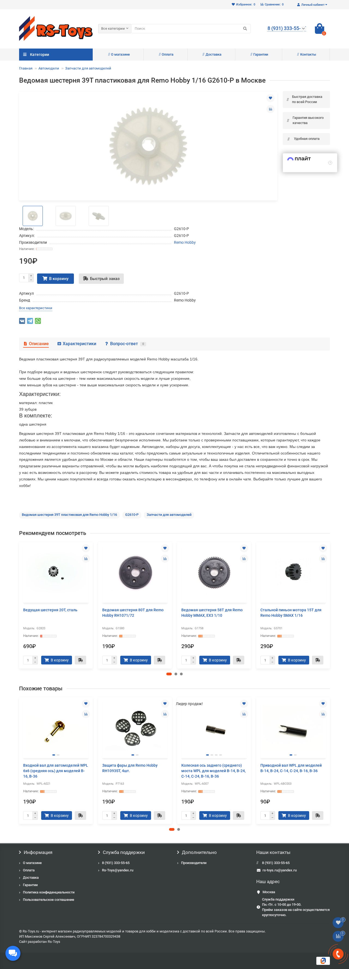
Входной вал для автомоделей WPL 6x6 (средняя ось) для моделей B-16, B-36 (55, 770)
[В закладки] (270, 98)
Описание (39, 343)
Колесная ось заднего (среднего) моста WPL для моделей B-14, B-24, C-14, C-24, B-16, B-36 (213, 770)
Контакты (308, 54)
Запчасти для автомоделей (88, 68)
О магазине (120, 54)
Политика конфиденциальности (48, 892)
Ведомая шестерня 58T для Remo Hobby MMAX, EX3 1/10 (212, 613)
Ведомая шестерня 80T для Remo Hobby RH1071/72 (133, 613)
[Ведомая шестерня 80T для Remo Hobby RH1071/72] (135, 573)
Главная (25, 68)
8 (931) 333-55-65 (116, 863)
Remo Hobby (185, 242)
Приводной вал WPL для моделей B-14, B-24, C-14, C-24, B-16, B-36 (291, 768)
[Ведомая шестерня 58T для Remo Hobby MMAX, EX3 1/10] (214, 573)
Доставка (213, 54)
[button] (169, 674)
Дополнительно (199, 852)
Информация (38, 852)
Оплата (167, 54)
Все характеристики (35, 308)
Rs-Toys (54, 942)
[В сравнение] (270, 109)
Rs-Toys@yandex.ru (117, 870)
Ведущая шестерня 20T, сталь (50, 610)
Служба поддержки (124, 852)
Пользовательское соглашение (48, 900)
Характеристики (79, 343)
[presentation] (19, 605)
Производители (193, 863)
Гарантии (260, 54)
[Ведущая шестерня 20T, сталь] (56, 573)
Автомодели (48, 68)
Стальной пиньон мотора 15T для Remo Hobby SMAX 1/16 (290, 613)
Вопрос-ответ (127, 343)
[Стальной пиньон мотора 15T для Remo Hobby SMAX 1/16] (293, 573)
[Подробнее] (330, 162)
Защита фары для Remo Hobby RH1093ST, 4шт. (130, 768)
